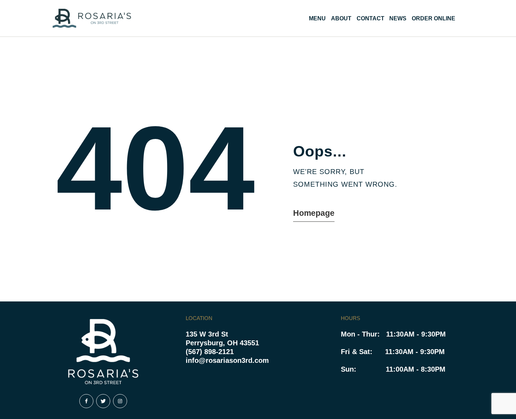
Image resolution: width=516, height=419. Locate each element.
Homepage (314, 213)
